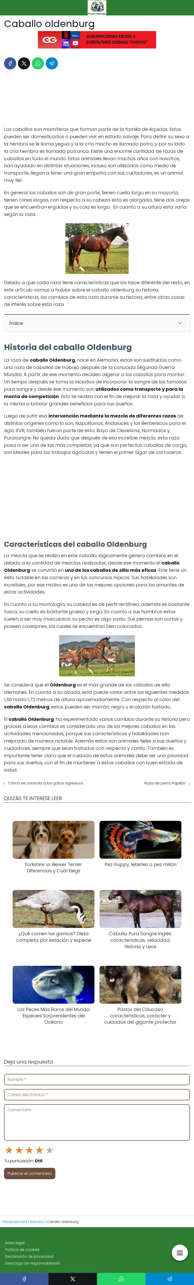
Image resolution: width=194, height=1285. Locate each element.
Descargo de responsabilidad (32, 1263)
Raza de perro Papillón (165, 783)
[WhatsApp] (38, 63)
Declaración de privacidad (29, 1256)
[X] (24, 63)
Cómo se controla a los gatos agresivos (45, 783)
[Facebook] (10, 63)
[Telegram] (52, 63)
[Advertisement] (97, 96)
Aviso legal (15, 1242)
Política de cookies (22, 1249)
